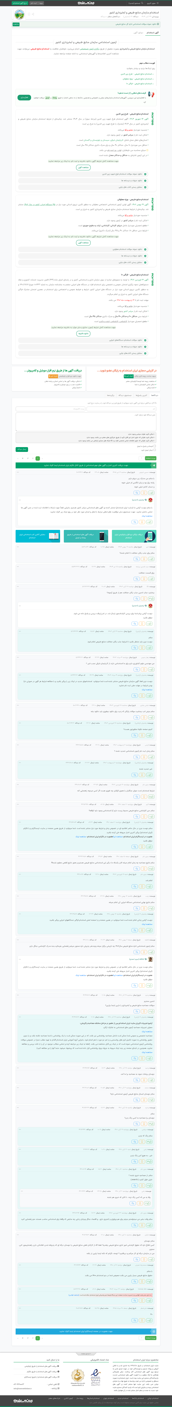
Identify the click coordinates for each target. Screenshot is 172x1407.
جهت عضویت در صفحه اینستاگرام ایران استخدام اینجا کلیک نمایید (86, 1331)
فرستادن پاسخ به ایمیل (145, 446)
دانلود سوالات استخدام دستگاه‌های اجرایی (125, 340)
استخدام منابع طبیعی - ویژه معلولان (137, 79)
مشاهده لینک (147, 516)
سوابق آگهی (138, 32)
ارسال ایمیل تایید (147, 450)
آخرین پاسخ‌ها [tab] (141, 395)
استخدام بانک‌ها (138, 1398)
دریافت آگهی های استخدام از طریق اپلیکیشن (41, 1366)
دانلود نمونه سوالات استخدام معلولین (127, 249)
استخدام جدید (123, 1398)
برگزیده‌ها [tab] (110, 395)
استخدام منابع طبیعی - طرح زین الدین (136, 74)
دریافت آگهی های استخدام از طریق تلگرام (42, 1371)
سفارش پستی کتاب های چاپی (130, 187)
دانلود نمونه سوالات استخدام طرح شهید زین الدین (122, 174)
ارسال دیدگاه (22, 449)
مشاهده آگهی (83, 167)
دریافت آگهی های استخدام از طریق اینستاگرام (41, 1377)
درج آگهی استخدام (20, 3)
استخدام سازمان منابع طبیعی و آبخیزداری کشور (134, 13)
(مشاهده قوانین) (74, 1295)
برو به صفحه (150, 458)
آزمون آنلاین (68, 1398)
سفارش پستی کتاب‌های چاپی (130, 353)
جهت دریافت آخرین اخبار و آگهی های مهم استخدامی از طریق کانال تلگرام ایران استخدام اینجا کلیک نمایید (86, 465)
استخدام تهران (108, 1398)
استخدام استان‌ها (93, 1398)
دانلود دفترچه (83, 333)
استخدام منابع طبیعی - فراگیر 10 (139, 83)
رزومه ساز (80, 1398)
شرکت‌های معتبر (54, 1398)
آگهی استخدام (153, 32)
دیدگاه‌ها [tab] (154, 395)
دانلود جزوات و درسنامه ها (131, 180)
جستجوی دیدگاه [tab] (125, 395)
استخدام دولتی (153, 1398)
